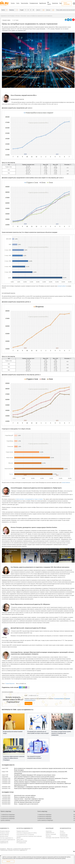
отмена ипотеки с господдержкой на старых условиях (29, 499)
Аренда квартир (4, 834)
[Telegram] (22, 687)
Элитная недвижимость (6, 838)
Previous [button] (3, 555)
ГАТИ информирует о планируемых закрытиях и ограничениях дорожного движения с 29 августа (40, 778)
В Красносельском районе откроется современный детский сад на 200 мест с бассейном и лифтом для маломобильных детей (42, 784)
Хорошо (8, 861)
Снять (17, 3)
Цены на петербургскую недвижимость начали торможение (39, 15)
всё (43, 9)
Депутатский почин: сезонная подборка (25, 795)
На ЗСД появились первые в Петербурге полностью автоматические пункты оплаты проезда (40, 781)
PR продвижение (21, 842)
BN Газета (49, 3)
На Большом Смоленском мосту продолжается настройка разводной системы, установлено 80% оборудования (40, 772)
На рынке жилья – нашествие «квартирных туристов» (29, 799)
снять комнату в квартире (45, 820)
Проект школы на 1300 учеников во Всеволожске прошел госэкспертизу (34, 780)
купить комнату (5, 820)
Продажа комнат (4, 833)
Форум (62, 831)
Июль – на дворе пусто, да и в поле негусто (26, 804)
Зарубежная (42, 3)
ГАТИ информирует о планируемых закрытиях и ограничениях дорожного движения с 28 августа (40, 786)
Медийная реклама (22, 841)
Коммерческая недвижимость (4, 842)
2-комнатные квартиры (8, 816)
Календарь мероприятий (52, 837)
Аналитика (55, 3)
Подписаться (28, 703)
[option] (11, 555)
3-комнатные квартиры (8, 818)
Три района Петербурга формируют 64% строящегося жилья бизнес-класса (34, 775)
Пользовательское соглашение (25, 834)
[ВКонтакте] (20, 687)
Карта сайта (20, 839)
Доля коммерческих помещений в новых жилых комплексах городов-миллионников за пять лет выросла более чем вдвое (43, 769)
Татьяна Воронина (10, 683)
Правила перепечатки (22, 831)
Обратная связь (64, 837)
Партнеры (48, 836)
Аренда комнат (4, 836)
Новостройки (24, 3)
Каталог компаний (51, 834)
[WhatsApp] (24, 687)
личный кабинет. (66, 482)
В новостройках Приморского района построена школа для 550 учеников (34, 776)
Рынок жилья (23, 15)
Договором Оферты (59, 698)
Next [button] (73, 555)
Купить (13, 3)
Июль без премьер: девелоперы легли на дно (27, 802)
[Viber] (26, 687)
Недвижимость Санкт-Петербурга (8, 15)
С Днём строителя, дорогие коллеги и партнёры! (27, 800)
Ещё (60, 3)
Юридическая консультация (63, 835)
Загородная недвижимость (7, 839)
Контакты (62, 833)
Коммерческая (34, 3)
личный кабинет (62, 286)
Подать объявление (67, 3)
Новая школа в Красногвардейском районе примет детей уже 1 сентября (34, 788)
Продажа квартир (5, 831)
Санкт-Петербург (3, 5)
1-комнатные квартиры (8, 814)
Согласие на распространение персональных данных (29, 837)
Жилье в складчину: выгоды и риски (24, 797)
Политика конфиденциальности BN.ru (27, 833)
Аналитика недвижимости (50, 832)
